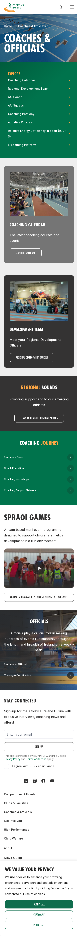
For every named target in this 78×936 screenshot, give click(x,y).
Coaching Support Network (20, 490)
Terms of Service (36, 759)
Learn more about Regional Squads (39, 418)
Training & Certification (17, 675)
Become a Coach (14, 457)
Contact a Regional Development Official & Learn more (39, 597)
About (8, 848)
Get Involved (13, 820)
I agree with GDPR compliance (33, 766)
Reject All (39, 925)
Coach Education (14, 468)
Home (8, 26)
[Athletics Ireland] (14, 7)
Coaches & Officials (32, 26)
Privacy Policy (12, 759)
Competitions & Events (20, 794)
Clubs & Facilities (16, 803)
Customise (39, 914)
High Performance (16, 829)
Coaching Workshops (16, 479)
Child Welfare (13, 838)
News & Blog (13, 857)
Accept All (39, 904)
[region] (39, 898)
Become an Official (15, 664)
